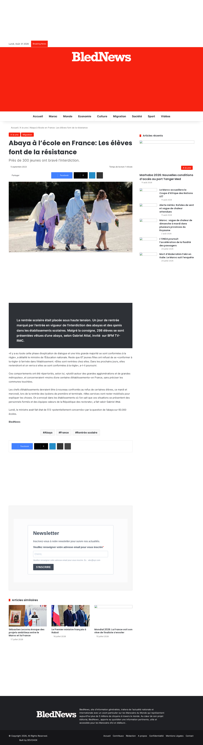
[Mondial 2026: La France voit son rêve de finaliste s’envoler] (113, 615)
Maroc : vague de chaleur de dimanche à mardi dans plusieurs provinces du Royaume (175, 225)
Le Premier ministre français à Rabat (69, 631)
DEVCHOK (32, 740)
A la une (24, 127)
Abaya (48, 432)
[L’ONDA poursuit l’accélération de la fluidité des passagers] (148, 243)
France (64, 432)
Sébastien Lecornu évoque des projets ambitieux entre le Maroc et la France (26, 632)
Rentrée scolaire (87, 432)
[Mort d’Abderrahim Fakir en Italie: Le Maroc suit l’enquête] (148, 258)
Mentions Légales (174, 736)
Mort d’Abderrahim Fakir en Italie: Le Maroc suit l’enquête (176, 256)
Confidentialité (156, 736)
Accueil (38, 116)
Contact (189, 736)
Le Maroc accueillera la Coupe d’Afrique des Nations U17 (176, 193)
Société (137, 116)
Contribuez (118, 736)
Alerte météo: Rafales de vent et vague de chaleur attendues (176, 208)
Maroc (53, 116)
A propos (142, 736)
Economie (84, 116)
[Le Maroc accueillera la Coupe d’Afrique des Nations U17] (148, 194)
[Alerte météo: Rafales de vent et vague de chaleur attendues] (148, 209)
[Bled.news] (101, 56)
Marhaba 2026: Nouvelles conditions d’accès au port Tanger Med (166, 177)
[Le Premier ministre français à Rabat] (71, 615)
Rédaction (131, 736)
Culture (102, 116)
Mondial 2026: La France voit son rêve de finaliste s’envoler (113, 631)
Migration (119, 116)
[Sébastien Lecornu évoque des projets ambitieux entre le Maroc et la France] (28, 615)
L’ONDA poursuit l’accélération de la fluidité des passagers (175, 242)
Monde (67, 116)
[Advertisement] (101, 87)
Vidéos (165, 116)
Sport (151, 116)
